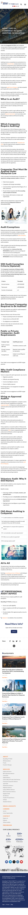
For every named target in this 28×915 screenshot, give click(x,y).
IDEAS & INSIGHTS (9, 806)
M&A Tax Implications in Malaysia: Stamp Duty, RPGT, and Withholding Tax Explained (13, 671)
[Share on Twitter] (17, 641)
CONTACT (6, 816)
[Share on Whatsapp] (20, 641)
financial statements (10, 114)
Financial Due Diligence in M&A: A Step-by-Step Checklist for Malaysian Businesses (13, 695)
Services (6, 769)
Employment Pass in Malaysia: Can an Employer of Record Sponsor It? (13, 718)
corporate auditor (5, 405)
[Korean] (18, 6)
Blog (12, 904)
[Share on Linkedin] (13, 641)
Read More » (4, 677)
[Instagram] (17, 861)
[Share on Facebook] (10, 641)
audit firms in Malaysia (12, 87)
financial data (11, 63)
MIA (9, 430)
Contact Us (5, 617)
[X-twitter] (14, 861)
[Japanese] (16, 6)
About (5, 756)
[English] (13, 6)
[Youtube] (21, 861)
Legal (3, 904)
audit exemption (22, 235)
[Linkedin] (10, 861)
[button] (21, 4)
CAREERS (6, 809)
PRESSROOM (7, 825)
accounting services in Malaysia (12, 573)
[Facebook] (6, 861)
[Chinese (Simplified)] (14, 6)
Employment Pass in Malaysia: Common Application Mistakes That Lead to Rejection (14, 740)
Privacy (7, 904)
